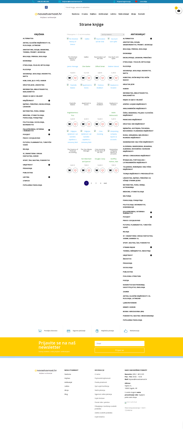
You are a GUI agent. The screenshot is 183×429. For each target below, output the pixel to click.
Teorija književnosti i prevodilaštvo (138, 174)
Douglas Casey (100, 159)
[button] (75, 78)
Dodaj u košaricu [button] (69, 77)
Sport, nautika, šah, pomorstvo (136, 243)
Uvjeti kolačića (100, 417)
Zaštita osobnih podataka (103, 413)
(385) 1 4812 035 (138, 374)
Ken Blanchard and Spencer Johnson (86, 161)
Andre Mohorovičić (113, 114)
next (105, 183)
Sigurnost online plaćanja (103, 394)
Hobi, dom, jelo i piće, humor (34, 81)
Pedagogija (27, 168)
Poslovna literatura (132, 276)
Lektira (113, 14)
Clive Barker (86, 66)
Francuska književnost (132, 120)
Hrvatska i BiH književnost (134, 124)
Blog (66, 394)
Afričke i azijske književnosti (135, 104)
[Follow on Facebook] (46, 7)
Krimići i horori (129, 307)
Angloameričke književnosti (134, 108)
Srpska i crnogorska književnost (136, 156)
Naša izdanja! (124, 14)
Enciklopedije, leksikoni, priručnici (137, 58)
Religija (26, 149)
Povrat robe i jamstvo (102, 402)
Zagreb (126, 292)
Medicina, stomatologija (133, 192)
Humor (126, 89)
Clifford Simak (100, 66)
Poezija (126, 280)
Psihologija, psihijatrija (133, 200)
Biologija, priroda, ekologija (35, 56)
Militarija (127, 196)
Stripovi (26, 181)
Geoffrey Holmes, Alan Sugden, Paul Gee (113, 163)
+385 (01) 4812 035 (43, 1)
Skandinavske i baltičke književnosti (138, 142)
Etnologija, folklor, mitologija (36, 65)
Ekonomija (27, 61)
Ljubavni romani (130, 303)
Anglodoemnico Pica (72, 114)
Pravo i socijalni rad (31, 138)
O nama (85, 14)
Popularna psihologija (32, 185)
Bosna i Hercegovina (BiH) (133, 311)
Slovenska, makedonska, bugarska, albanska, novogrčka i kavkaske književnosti (137, 148)
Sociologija (128, 267)
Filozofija (27, 69)
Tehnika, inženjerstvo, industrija (137, 251)
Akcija (133, 14)
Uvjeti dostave (100, 398)
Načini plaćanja (100, 390)
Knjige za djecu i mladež (32, 96)
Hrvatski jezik (128, 84)
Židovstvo (127, 259)
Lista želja (143, 1)
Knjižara (93, 14)
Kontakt (141, 14)
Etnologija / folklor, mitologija (136, 62)
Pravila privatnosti (101, 382)
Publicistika (28, 173)
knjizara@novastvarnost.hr (72, 1)
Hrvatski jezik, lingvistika (33, 85)
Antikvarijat (103, 14)
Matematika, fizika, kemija (34, 111)
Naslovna (75, 14)
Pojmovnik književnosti (102, 378)
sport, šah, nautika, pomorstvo (36, 160)
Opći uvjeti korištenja (102, 386)
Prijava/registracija (124, 1)
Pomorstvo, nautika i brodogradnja (138, 316)
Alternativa (28, 38)
